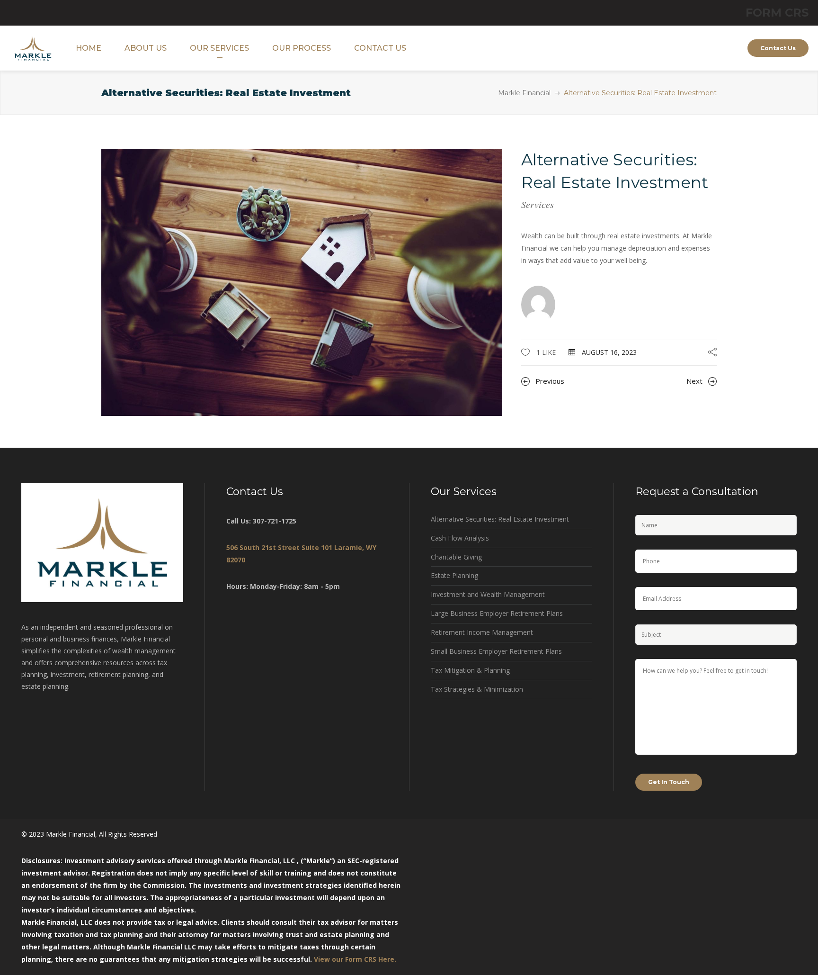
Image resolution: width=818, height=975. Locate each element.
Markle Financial (524, 93)
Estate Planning (454, 575)
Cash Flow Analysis (460, 537)
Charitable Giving (456, 556)
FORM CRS (777, 12)
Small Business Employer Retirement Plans (496, 651)
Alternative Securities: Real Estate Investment (500, 519)
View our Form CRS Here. (355, 959)
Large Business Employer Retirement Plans (497, 613)
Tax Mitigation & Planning (470, 670)
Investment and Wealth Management (488, 594)
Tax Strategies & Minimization (477, 689)
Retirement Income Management (482, 632)
